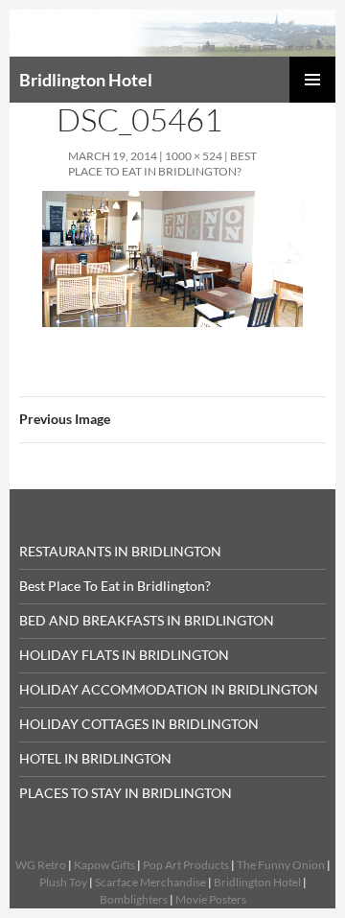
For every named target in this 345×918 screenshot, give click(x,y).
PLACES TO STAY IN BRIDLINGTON (125, 793)
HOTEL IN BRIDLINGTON (95, 758)
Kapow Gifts (104, 865)
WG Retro (40, 865)
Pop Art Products (186, 865)
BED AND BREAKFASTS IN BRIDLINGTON (146, 620)
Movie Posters (210, 899)
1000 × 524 (193, 156)
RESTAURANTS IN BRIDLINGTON (120, 551)
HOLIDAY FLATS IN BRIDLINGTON (124, 655)
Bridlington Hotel (85, 79)
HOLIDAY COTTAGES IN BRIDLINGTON (139, 724)
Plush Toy (63, 882)
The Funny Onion (281, 865)
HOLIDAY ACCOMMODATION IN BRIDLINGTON (168, 689)
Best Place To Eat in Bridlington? (162, 163)
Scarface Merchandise (150, 882)
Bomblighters (134, 899)
